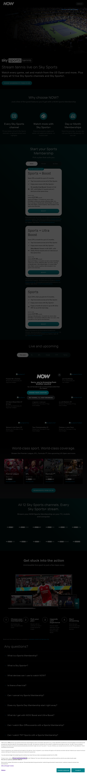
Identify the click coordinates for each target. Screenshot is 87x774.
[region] (43, 757)
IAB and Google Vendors (7, 765)
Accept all (78, 770)
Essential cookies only (63, 770)
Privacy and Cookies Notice (20, 758)
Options (3, 770)
